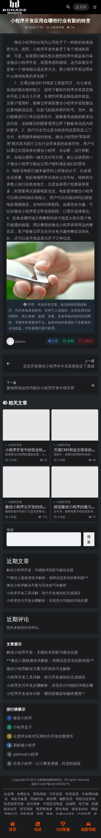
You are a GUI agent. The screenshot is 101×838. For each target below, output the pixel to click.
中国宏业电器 (53, 803)
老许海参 (33, 803)
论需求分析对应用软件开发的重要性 (43, 736)
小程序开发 (57, 27)
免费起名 (23, 794)
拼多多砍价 (80, 809)
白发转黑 (84, 813)
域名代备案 (19, 798)
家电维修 (39, 794)
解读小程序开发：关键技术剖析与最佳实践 (40, 570)
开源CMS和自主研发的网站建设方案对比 (75, 452)
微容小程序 (22, 717)
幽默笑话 (66, 798)
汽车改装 (55, 794)
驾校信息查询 (85, 798)
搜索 (10, 529)
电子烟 (84, 803)
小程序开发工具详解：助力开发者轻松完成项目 (44, 592)
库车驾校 (26, 809)
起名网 (9, 794)
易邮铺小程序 (24, 745)
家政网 (51, 798)
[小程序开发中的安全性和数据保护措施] (26, 425)
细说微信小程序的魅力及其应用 (74, 509)
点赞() (87, 341)
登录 (83, 7)
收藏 (70, 341)
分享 (55, 341)
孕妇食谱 (27, 813)
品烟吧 (71, 803)
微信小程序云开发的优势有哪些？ (26, 509)
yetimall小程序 (25, 754)
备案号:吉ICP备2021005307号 (50, 784)
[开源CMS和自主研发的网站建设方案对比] (74, 425)
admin (20, 341)
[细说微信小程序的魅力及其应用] (74, 482)
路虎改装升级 (14, 803)
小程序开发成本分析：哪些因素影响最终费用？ (46, 693)
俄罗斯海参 (44, 809)
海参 (49, 813)
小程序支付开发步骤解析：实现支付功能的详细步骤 (47, 600)
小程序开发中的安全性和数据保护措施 (26, 452)
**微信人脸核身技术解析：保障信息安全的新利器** (47, 577)
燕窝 (40, 813)
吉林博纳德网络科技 (49, 780)
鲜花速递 (72, 794)
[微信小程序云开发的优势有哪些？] (26, 482)
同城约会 (36, 798)
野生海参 (62, 809)
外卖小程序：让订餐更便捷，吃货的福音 (47, 763)
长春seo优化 (65, 813)
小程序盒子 (22, 727)
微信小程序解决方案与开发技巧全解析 (36, 585)
